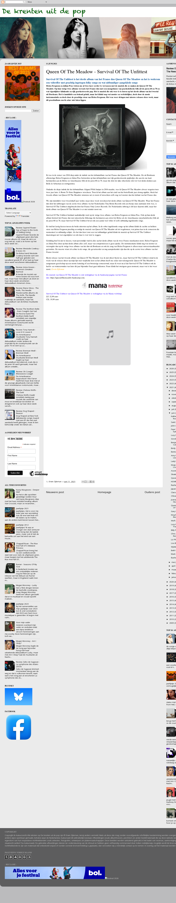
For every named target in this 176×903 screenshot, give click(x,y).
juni (173, 413)
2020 (171, 582)
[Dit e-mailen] (83, 481)
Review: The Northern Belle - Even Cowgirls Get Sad (27, 310)
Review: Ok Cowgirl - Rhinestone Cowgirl (25, 372)
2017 (171, 593)
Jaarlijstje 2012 (22, 525)
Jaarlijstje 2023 (22, 604)
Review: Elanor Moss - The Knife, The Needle (27, 289)
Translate (25, 216)
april (174, 566)
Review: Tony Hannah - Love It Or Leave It (26, 330)
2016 (171, 597)
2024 (171, 376)
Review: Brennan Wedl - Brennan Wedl (26, 351)
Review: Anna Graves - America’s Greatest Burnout (25, 269)
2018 (171, 589)
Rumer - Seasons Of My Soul (26, 565)
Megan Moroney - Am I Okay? (26, 642)
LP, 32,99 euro (52, 296)
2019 (171, 585)
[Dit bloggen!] (85, 481)
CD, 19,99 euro (52, 299)
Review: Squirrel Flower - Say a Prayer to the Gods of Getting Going (27, 229)
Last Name (12, 463)
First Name (12, 455)
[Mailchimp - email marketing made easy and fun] (38, 476)
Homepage (104, 492)
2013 (171, 608)
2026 (171, 368)
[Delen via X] (88, 481)
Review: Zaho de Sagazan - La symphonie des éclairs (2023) (28, 664)
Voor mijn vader (23, 622)
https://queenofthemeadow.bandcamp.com (67, 277)
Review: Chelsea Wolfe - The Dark (26, 391)
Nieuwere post (55, 492)
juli (173, 409)
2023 (171, 380)
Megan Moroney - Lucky (26, 585)
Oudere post (152, 492)
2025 (171, 372)
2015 (171, 600)
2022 (171, 383)
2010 (171, 619)
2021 (171, 387)
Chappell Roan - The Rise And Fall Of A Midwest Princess (27, 545)
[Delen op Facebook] (90, 481)
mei (173, 562)
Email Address (15, 447)
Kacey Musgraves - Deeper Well (27, 491)
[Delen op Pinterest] (93, 481)
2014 (171, 604)
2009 (171, 623)
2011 (171, 615)
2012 (171, 611)
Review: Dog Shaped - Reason (25, 412)
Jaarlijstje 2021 (22, 508)
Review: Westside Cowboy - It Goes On (28, 249)
